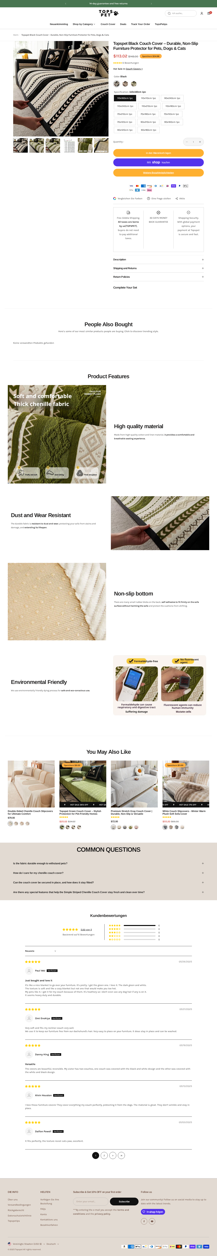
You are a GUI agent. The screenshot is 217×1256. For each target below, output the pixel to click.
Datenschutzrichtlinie (19, 1215)
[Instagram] (152, 1221)
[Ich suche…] (169, 13)
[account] (201, 13)
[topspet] (108, 13)
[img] (32, 961)
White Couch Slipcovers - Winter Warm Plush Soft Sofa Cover (184, 812)
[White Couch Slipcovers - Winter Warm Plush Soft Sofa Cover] (186, 784)
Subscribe (124, 1201)
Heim (15, 35)
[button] (65, 3)
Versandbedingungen (19, 1204)
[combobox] (181, 13)
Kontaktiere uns (49, 1219)
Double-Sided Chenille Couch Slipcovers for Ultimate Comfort (30, 812)
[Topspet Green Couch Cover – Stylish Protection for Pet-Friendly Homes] (82, 784)
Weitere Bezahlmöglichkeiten (158, 172)
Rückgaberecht (16, 1210)
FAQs (43, 1208)
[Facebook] (144, 1221)
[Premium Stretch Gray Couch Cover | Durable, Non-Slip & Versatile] (134, 784)
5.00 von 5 (86, 929)
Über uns (13, 1199)
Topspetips (14, 1220)
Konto (43, 1214)
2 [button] (104, 1155)
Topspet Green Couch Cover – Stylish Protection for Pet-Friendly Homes (80, 812)
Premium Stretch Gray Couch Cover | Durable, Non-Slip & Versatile (131, 812)
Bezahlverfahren (49, 1225)
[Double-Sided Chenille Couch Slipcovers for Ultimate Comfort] (31, 784)
